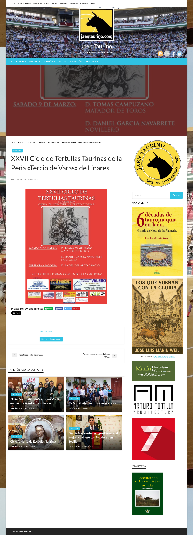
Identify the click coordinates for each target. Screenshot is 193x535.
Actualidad (17, 61)
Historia (91, 61)
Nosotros (74, 3)
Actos (62, 61)
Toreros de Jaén (24, 3)
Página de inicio (17, 142)
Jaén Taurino (96, 46)
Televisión (63, 3)
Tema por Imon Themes (20, 531)
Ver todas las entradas (51, 339)
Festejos (34, 61)
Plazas (46, 3)
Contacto (84, 3)
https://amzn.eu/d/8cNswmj (164, 356)
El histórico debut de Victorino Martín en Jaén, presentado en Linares (35, 401)
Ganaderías (37, 3)
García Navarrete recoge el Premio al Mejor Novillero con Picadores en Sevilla (93, 437)
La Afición (76, 61)
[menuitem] (17, 61)
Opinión (49, 61)
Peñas (54, 3)
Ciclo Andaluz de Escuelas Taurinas (33, 441)
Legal (92, 3)
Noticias (31, 142)
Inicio (13, 3)
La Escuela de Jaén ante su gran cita (92, 403)
